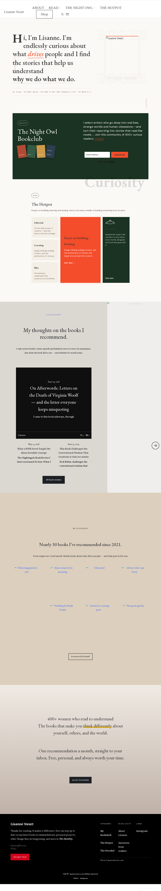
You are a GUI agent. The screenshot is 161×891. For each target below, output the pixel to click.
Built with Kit (106, 162)
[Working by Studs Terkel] (62, 623)
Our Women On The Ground (87, 92)
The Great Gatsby (30, 92)
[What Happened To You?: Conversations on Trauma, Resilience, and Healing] (27, 585)
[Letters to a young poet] (98, 623)
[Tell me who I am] (134, 585)
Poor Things (15, 92)
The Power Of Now (46, 92)
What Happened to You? (65, 92)
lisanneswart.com (76, 874)
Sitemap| (15, 845)
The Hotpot (41, 204)
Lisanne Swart (14, 11)
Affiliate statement (91, 874)
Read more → (69, 263)
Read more (109, 278)
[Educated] (98, 585)
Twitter (75, 878)
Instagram (142, 831)
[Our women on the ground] (26, 623)
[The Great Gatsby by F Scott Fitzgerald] (134, 623)
